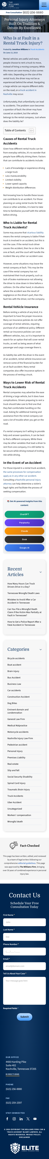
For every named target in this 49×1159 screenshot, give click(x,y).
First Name (9, 915)
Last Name (9, 930)
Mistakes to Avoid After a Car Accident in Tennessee (21, 601)
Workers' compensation (19, 815)
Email (6, 959)
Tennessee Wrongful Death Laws (23, 593)
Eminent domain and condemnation (17, 711)
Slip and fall (13, 770)
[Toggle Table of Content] (30, 130)
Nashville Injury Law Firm (20, 738)
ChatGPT (24, 514)
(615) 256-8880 (33, 12)
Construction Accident (18, 696)
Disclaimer (24, 1137)
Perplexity (24, 522)
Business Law (14, 684)
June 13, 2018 (12, 52)
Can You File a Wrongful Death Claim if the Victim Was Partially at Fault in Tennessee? (24, 612)
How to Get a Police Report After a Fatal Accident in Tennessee (24, 623)
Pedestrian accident (17, 744)
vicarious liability (35, 232)
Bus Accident (13, 677)
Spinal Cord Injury (16, 783)
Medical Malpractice (17, 725)
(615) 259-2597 (14, 1103)
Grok (24, 539)
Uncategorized (14, 808)
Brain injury (13, 671)
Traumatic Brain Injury (18, 789)
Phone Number (11, 944)
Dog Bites (12, 703)
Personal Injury (15, 751)
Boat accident (14, 664)
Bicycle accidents (16, 658)
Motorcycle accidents (17, 732)
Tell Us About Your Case (14, 974)
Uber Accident (14, 802)
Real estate (12, 764)
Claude (24, 531)
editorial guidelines (27, 863)
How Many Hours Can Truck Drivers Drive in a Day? (21, 585)
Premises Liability (16, 757)
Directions (12, 1074)
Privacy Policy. (33, 1134)
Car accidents (14, 690)
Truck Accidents (37, 49)
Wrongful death (15, 821)
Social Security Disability (19, 776)
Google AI (24, 548)
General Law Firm (16, 719)
